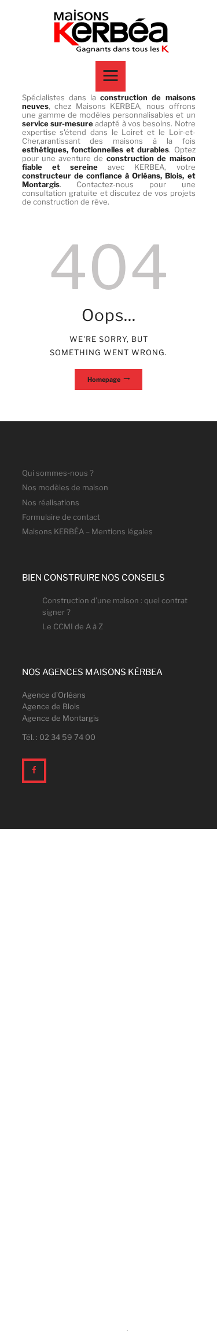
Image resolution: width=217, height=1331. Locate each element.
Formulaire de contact (61, 517)
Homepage (103, 379)
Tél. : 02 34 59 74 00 (58, 737)
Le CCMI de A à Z (72, 626)
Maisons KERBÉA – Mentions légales (87, 531)
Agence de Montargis (60, 718)
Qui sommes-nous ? (58, 472)
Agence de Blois (51, 706)
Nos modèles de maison (65, 487)
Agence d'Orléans (54, 694)
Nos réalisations (50, 502)
